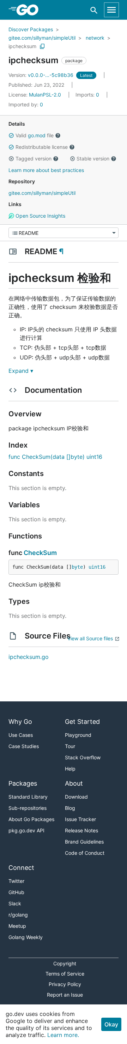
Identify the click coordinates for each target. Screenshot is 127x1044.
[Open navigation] (111, 10)
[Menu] (63, 232)
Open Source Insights (39, 216)
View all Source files (90, 638)
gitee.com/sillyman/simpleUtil (41, 38)
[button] (11, 135)
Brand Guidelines (84, 842)
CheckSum (40, 552)
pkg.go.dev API (26, 830)
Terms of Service (65, 974)
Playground (78, 735)
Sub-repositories (27, 808)
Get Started (82, 721)
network (95, 38)
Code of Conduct (84, 853)
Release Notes (81, 830)
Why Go (20, 721)
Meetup (17, 926)
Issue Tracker (80, 819)
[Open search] (94, 10)
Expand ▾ (20, 370)
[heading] (29, 9)
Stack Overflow (83, 757)
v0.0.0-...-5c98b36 (41, 75)
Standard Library (28, 797)
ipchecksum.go (28, 656)
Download (76, 797)
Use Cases (20, 735)
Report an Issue (65, 995)
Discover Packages (30, 29)
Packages (22, 783)
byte (77, 567)
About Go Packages (31, 819)
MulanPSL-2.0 (45, 95)
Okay (111, 1024)
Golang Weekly (25, 937)
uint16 (97, 567)
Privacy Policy (65, 984)
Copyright (64, 963)
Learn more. (63, 1034)
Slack (14, 903)
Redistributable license (41, 147)
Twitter (16, 881)
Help (70, 769)
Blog (70, 808)
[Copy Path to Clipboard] (42, 46)
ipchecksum (22, 46)
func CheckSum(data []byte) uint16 (55, 456)
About (74, 783)
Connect (21, 867)
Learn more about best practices (46, 170)
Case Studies (23, 746)
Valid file (34, 135)
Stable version (93, 158)
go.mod (37, 135)
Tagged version (33, 158)
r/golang (18, 915)
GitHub (16, 892)
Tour (70, 746)
